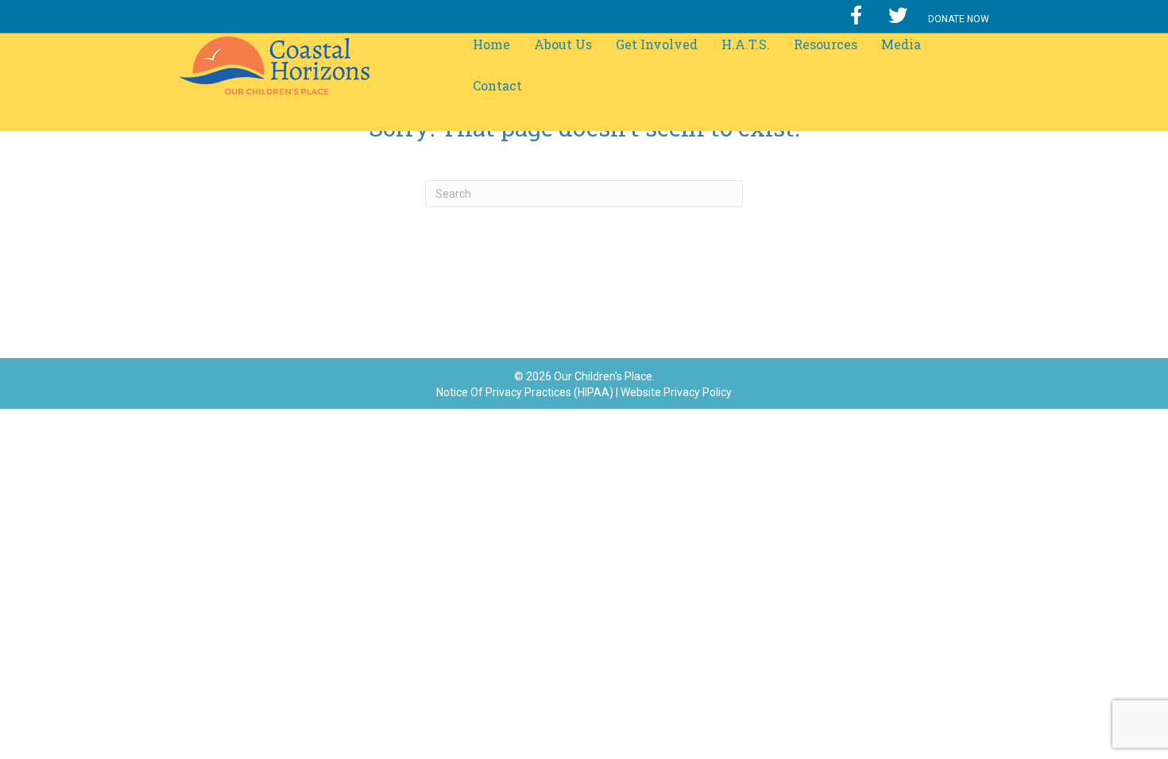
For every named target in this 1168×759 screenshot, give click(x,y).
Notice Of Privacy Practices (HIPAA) (524, 392)
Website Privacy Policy (676, 392)
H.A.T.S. (745, 44)
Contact (497, 85)
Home (491, 44)
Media (901, 44)
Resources (825, 44)
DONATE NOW (958, 19)
